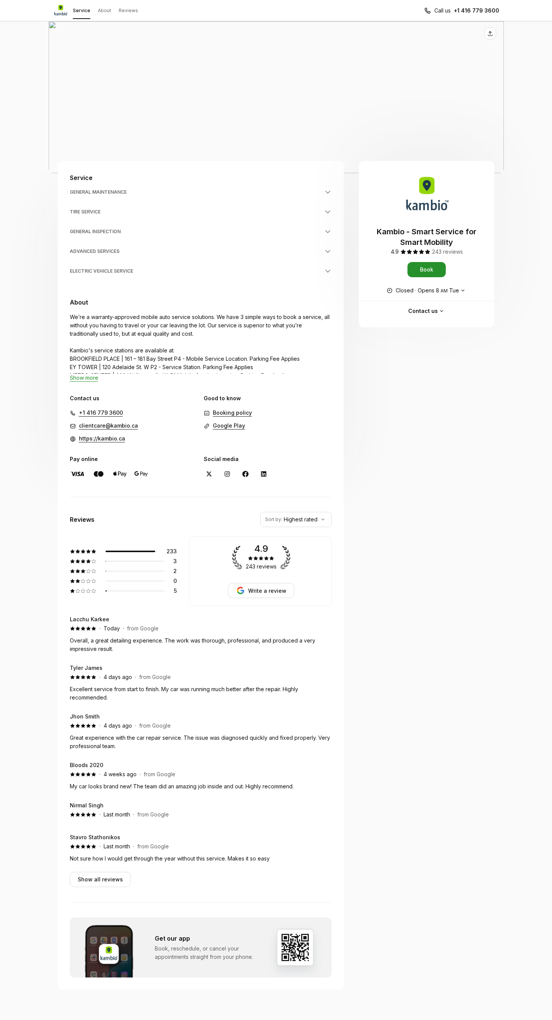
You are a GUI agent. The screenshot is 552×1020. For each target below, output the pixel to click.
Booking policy (232, 412)
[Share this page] (490, 33)
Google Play (229, 425)
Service (81, 10)
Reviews (128, 10)
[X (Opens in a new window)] (209, 474)
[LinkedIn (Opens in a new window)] (263, 474)
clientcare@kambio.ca (108, 425)
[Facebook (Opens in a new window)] (245, 474)
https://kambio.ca (102, 438)
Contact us (423, 311)
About (104, 10)
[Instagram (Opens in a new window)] (227, 474)
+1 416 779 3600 (476, 10)
